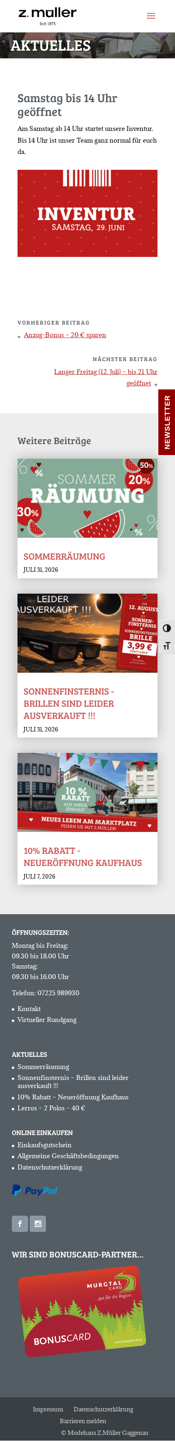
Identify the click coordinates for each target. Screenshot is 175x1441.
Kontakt (29, 1009)
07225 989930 (58, 993)
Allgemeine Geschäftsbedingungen (68, 1156)
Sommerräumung (64, 555)
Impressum (48, 1409)
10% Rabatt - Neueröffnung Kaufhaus (83, 856)
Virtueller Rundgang (47, 1020)
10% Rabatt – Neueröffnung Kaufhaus (73, 1097)
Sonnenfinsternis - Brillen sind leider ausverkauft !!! (69, 702)
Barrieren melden (83, 1421)
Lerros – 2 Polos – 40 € (51, 1108)
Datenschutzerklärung (50, 1167)
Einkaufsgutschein (45, 1145)
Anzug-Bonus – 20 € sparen (65, 335)
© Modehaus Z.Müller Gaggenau (105, 1433)
